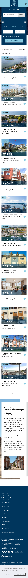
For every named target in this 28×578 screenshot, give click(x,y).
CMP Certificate (5, 521)
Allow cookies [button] (20, 574)
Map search (23, 49)
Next (17, 394)
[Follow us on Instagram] (9, 497)
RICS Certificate (5, 528)
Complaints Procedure (7, 532)
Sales (10, 9)
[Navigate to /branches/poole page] (26, 4)
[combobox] (11, 14)
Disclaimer (4, 517)
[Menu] (2, 3)
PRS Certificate (5, 525)
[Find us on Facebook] (3, 497)
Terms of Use (5, 506)
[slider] (14, 22)
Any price (14, 26)
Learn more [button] (15, 570)
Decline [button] (8, 574)
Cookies (3, 514)
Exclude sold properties (13, 36)
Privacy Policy (5, 510)
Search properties (14, 40)
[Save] (25, 77)
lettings (16, 9)
